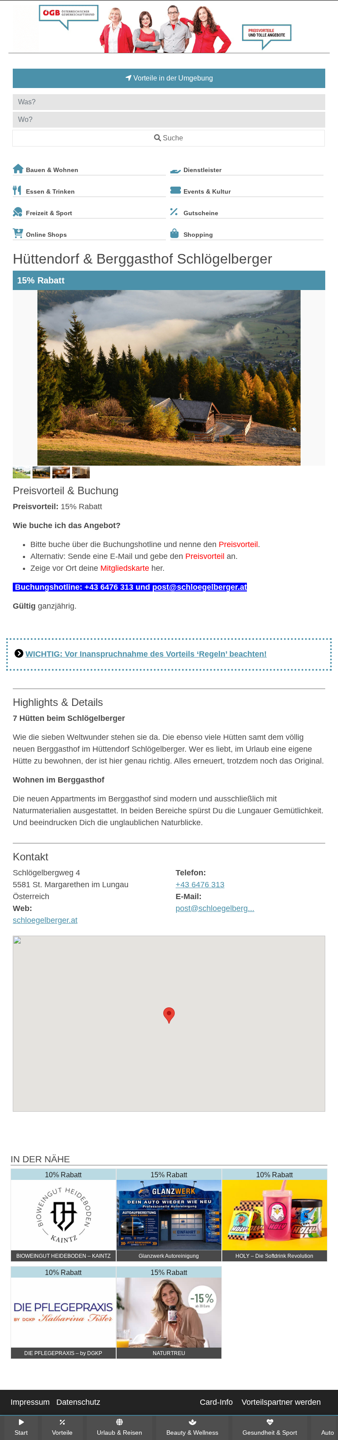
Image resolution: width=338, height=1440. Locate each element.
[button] (169, 1015)
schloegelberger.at (45, 920)
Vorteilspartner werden (281, 1402)
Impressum (30, 1402)
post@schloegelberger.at (199, 587)
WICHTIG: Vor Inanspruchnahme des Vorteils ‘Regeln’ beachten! (146, 654)
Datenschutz (78, 1402)
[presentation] (21, 378)
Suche (173, 138)
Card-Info (216, 1402)
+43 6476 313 (200, 884)
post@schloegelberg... (215, 908)
